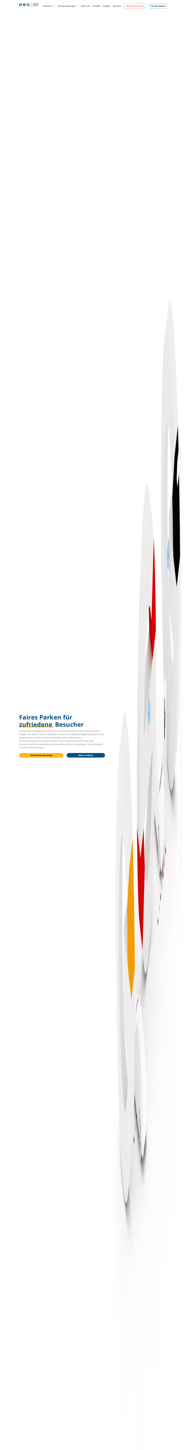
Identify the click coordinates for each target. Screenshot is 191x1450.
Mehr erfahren (86, 755)
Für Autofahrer (158, 6)
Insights (106, 6)
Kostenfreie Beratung (41, 755)
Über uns (85, 6)
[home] (29, 5)
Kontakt (96, 6)
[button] (49, 6)
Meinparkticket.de (134, 6)
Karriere (117, 6)
